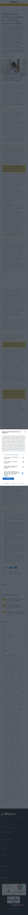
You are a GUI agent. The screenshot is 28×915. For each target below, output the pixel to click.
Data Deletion (6, 483)
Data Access (14, 483)
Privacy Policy (21, 483)
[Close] (25, 432)
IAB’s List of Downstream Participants (15, 450)
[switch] (23, 457)
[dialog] (14, 457)
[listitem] (14, 454)
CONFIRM (8, 478)
